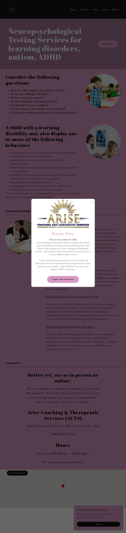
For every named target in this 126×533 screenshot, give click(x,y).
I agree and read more (63, 279)
